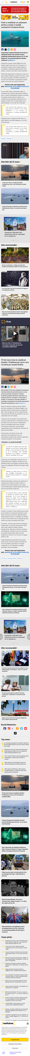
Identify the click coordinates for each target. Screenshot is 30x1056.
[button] (27, 1023)
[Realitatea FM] (21, 2)
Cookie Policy (3, 1052)
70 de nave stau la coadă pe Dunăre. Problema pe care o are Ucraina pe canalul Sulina (15, 362)
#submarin (9, 138)
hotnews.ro (21, 403)
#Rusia (3, 138)
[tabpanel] (15, 226)
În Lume (13, 30)
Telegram (9, 49)
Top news (5, 739)
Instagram (9, 728)
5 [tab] (18, 240)
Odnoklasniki (12, 49)
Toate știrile (6, 937)
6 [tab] (19, 355)
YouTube (25, 728)
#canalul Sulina (12, 558)
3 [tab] (15, 240)
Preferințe (15, 1048)
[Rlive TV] (27, 2)
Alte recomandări (9, 245)
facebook (4, 728)
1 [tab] (12, 240)
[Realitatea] (12, 2)
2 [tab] (13, 240)
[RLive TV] (6, 322)
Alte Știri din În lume (10, 162)
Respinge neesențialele (15, 1044)
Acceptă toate (15, 1039)
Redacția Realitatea (20, 30)
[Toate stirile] (5, 2)
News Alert (4, 10)
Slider (12, 368)
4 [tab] (16, 240)
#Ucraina (19, 558)
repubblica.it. (11, 60)
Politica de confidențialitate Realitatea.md (15, 1052)
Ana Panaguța (19, 368)
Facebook (2, 49)
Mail (15, 49)
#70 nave (4, 558)
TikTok (15, 733)
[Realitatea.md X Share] (5, 49)
